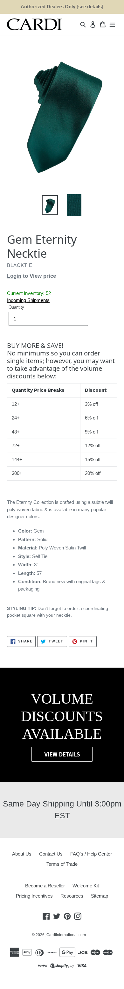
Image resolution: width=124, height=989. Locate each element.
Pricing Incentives (34, 896)
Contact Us (51, 853)
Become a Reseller (45, 885)
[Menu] (112, 24)
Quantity (16, 307)
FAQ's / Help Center (91, 853)
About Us (21, 853)
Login (14, 276)
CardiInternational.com (66, 935)
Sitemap (99, 896)
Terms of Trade (62, 864)
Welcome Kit (85, 885)
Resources (71, 896)
